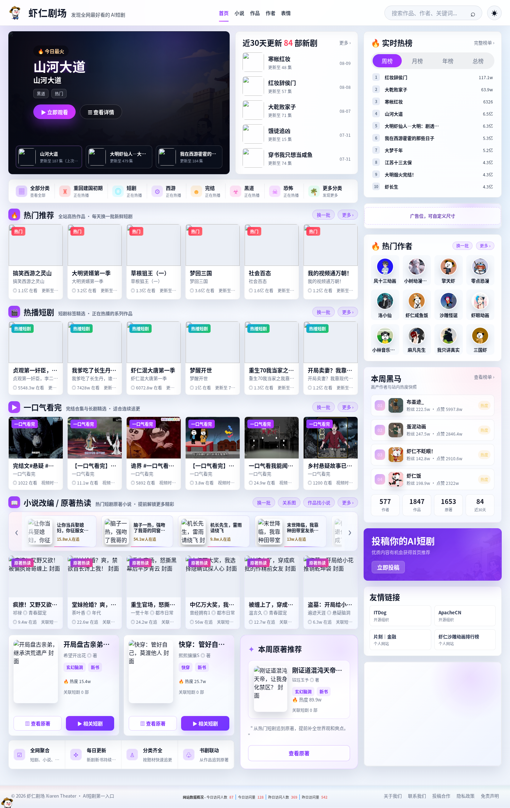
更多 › (345, 42)
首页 (224, 12)
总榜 (478, 61)
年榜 (447, 61)
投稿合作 (441, 795)
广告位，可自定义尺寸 (432, 216)
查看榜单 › (484, 376)
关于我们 (393, 795)
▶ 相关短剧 (90, 723)
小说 (239, 12)
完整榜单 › (484, 42)
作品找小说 (319, 502)
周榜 (387, 61)
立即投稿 (388, 567)
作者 (270, 12)
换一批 (323, 214)
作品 (255, 12)
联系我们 (417, 795)
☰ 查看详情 (101, 112)
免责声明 (490, 795)
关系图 (289, 502)
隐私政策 (466, 795)
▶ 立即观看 (54, 112)
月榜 (417, 61)
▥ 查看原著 (37, 723)
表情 (286, 12)
